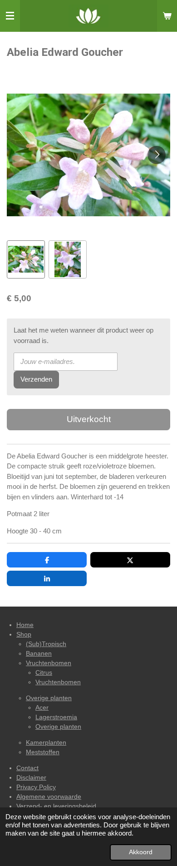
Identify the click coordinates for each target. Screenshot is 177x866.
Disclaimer (31, 777)
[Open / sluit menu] (10, 16)
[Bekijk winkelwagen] (167, 16)
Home (25, 624)
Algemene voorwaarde (48, 796)
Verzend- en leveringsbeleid (56, 806)
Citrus (43, 672)
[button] (26, 259)
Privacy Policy (36, 787)
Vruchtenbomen (48, 663)
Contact (27, 767)
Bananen (39, 653)
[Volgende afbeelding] (157, 155)
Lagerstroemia (56, 717)
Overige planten (49, 698)
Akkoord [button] (140, 852)
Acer (42, 707)
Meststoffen (42, 752)
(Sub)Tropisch (46, 643)
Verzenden (36, 379)
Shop (23, 634)
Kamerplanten (46, 742)
